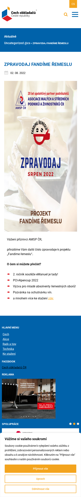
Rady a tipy (9, 344)
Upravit (40, 478)
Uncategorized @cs (17, 43)
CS (73, 3)
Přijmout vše (40, 468)
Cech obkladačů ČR (14, 367)
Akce (6, 339)
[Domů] (20, 14)
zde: (51, 298)
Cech (6, 334)
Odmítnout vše (40, 488)
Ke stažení (9, 353)
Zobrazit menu (75, 14)
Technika (8, 349)
